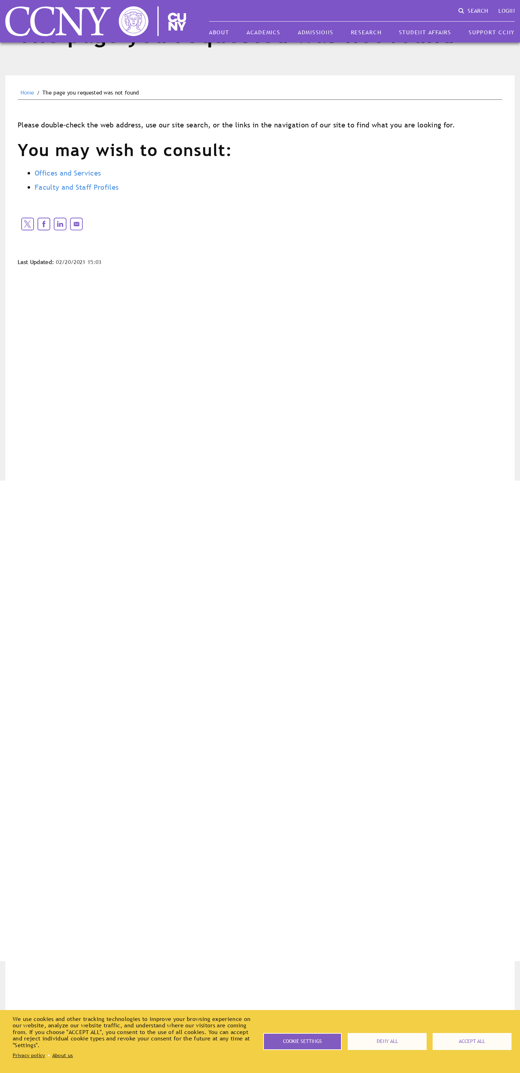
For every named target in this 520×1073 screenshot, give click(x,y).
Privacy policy (29, 1055)
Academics (264, 32)
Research (366, 32)
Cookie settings (302, 1041)
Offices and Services (68, 173)
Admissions (315, 32)
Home (27, 93)
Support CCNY (492, 32)
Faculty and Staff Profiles (77, 187)
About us (62, 1055)
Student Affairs (425, 32)
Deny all (387, 1041)
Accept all (472, 1041)
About (219, 32)
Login (506, 10)
